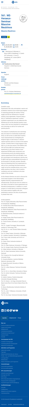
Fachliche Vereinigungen (7, 341)
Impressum (4, 404)
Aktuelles (3, 387)
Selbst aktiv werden (5, 350)
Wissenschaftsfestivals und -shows (9, 354)
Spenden (4, 318)
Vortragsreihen (4, 358)
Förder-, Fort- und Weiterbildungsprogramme (12, 356)
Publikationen (4, 389)
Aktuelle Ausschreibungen (7, 373)
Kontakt (3, 336)
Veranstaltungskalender (7, 366)
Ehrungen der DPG (5, 375)
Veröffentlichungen (6, 385)
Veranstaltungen (11, 7)
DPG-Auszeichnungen (6, 370)
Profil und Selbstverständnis (8, 325)
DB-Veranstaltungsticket (7, 368)
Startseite (5, 7)
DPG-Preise (4, 377)
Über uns (3, 323)
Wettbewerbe (4, 359)
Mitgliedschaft (12, 318)
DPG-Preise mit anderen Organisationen (10, 378)
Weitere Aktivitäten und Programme (9, 361)
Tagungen (3, 352)
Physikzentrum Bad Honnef (7, 333)
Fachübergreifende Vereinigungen (9, 343)
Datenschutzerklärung (18, 404)
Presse (19, 318)
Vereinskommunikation (6, 331)
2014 (16, 7)
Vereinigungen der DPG (7, 339)
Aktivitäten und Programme (8, 348)
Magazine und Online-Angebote (8, 391)
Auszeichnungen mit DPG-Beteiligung (10, 382)
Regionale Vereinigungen (7, 345)
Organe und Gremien (6, 327)
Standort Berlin (4, 335)
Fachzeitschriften (5, 393)
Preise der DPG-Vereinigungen (8, 380)
